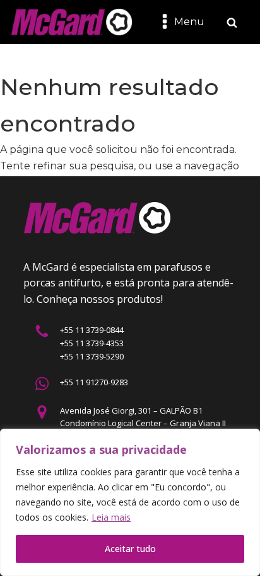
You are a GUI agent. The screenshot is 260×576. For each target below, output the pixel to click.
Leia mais (111, 517)
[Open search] (232, 22)
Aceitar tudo (130, 549)
